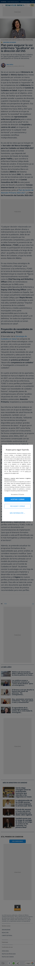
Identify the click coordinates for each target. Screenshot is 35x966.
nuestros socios (26, 453)
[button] (17, 494)
